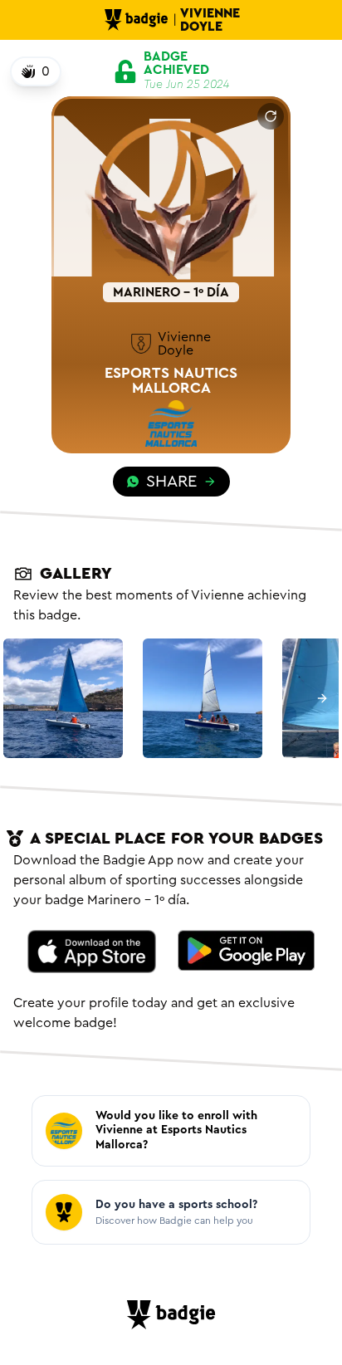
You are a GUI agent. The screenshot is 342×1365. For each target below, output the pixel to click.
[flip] (270, 116)
